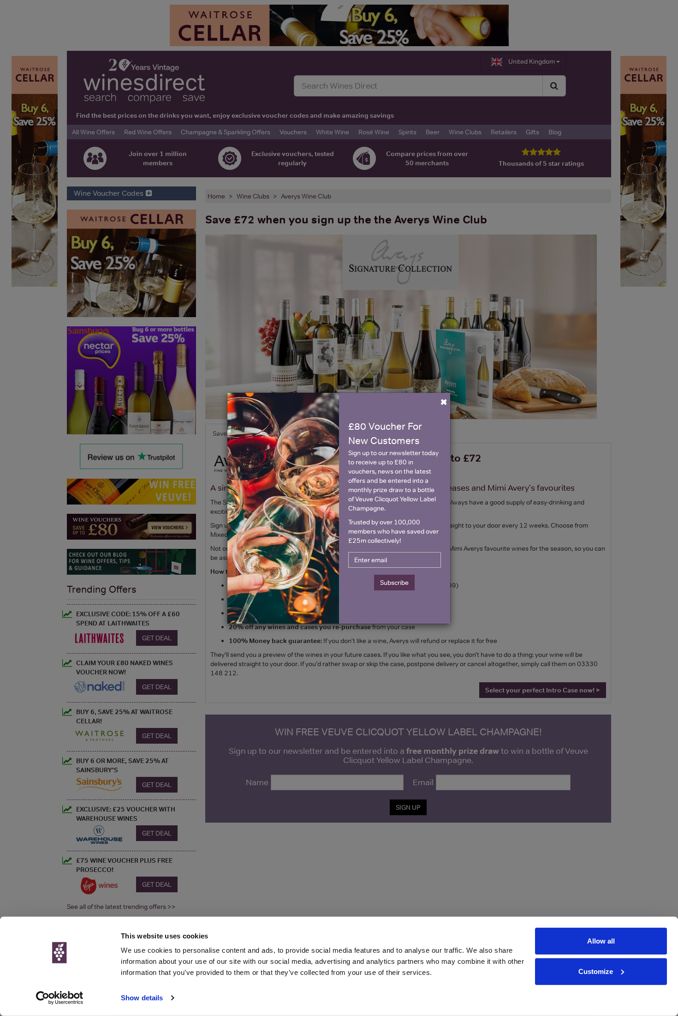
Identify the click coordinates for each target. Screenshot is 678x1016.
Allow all (601, 941)
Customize (595, 971)
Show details (142, 998)
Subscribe (394, 582)
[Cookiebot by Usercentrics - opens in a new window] (59, 998)
